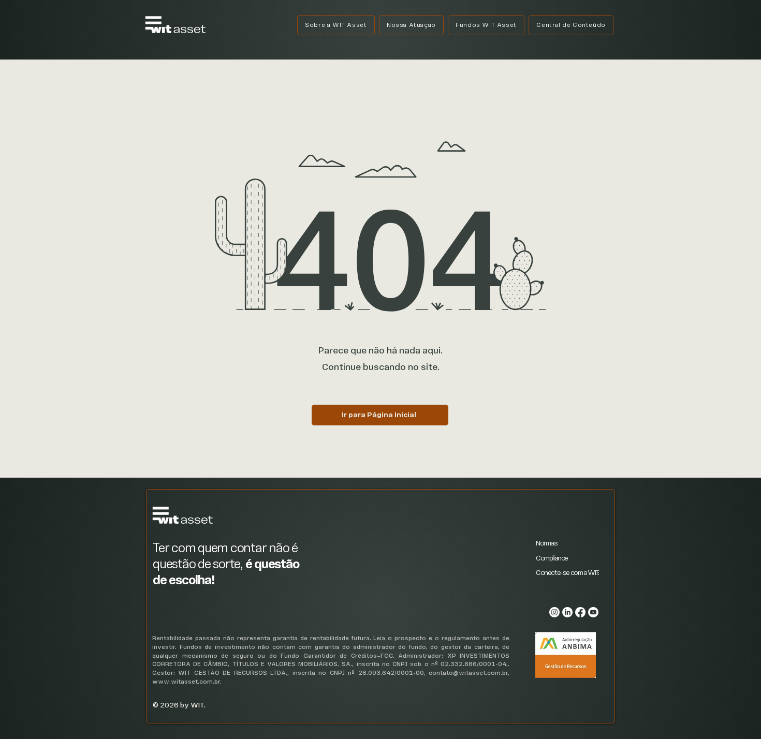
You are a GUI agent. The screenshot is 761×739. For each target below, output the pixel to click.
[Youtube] (593, 612)
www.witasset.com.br (186, 681)
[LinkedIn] (567, 612)
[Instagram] (554, 612)
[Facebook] (580, 612)
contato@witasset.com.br (468, 673)
